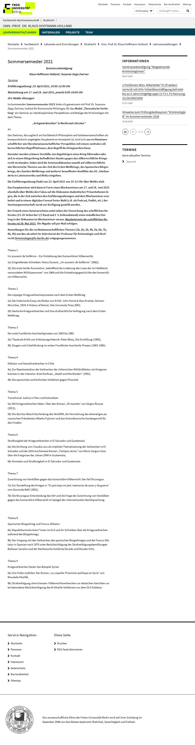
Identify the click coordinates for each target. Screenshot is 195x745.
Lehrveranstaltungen (19, 32)
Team (89, 32)
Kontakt (127, 4)
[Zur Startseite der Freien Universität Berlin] (25, 8)
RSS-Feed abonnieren (69, 649)
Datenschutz (154, 4)
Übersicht (131, 161)
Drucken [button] (62, 643)
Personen (115, 4)
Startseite (103, 4)
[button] (125, 132)
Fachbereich (31, 44)
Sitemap (187, 4)
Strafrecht (50, 20)
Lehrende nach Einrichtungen (61, 44)
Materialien (51, 32)
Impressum (139, 4)
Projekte (73, 32)
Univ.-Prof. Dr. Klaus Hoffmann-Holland (37, 25)
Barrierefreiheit (172, 4)
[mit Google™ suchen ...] (188, 10)
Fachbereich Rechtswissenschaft (22, 20)
